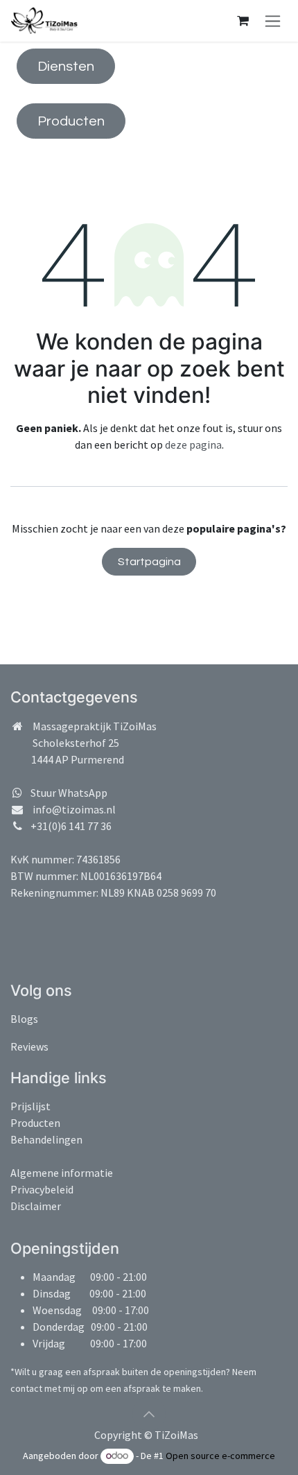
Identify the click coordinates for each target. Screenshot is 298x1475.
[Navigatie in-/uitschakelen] (273, 21)
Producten (71, 121)
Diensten (65, 67)
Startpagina (149, 561)
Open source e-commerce (220, 1455)
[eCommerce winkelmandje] (242, 21)
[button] (149, 1414)
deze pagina (193, 444)
